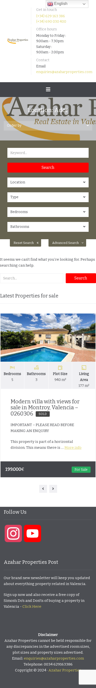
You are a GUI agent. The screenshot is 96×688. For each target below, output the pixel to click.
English (60, 3)
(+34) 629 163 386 (50, 16)
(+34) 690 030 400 (51, 22)
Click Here (31, 606)
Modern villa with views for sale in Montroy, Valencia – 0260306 (45, 407)
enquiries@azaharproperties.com (64, 72)
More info (72, 447)
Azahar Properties (64, 670)
